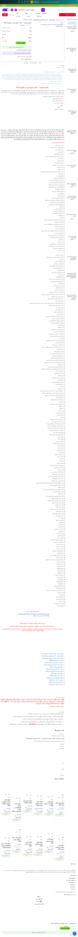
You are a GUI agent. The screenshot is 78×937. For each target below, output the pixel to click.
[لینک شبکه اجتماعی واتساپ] (5, 5)
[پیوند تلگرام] (3, 5)
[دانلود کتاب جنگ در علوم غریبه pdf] (16, 825)
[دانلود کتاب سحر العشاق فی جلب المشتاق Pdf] (5, 829)
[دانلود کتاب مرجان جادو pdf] (27, 828)
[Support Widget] (74, 933)
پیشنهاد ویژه (5, 15)
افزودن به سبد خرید (21, 42)
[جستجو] (43, 10)
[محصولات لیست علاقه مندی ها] (12, 10)
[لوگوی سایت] (71, 9)
